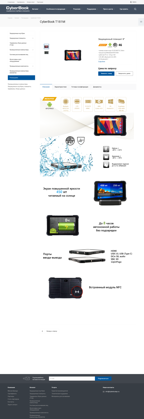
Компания (11, 387)
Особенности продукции (56, 9)
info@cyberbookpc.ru (112, 391)
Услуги (54, 387)
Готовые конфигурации (80, 87)
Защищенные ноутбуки (17, 33)
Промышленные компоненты (19, 66)
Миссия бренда (13, 391)
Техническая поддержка (60, 393)
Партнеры (11, 396)
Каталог (35, 9)
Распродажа (14, 77)
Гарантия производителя (60, 391)
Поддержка (91, 9)
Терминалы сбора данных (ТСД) (18, 44)
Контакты (11, 402)
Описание (46, 87)
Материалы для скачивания (61, 396)
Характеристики (61, 87)
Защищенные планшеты (17, 38)
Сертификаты (12, 393)
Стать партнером (13, 399)
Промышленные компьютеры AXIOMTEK (19, 72)
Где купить (124, 9)
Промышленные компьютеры (19, 50)
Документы (97, 87)
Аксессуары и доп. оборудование (16, 60)
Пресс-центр (108, 9)
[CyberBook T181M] (73, 54)
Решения (77, 9)
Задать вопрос (12, 404)
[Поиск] (134, 9)
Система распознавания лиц (19, 54)
